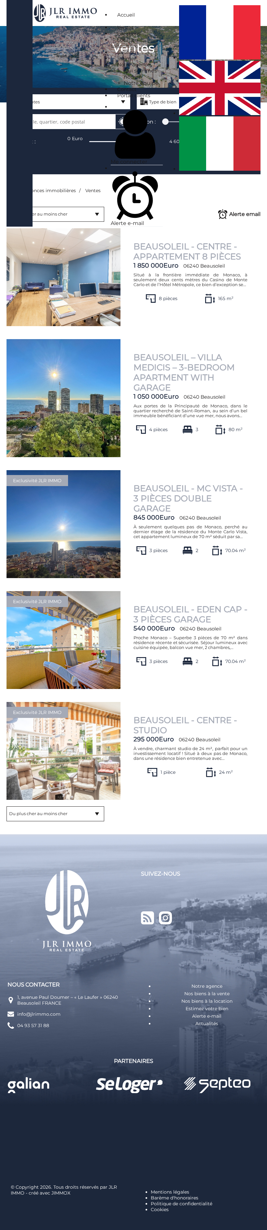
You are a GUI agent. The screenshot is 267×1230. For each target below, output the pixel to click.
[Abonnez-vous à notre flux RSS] (147, 932)
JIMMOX (60, 1193)
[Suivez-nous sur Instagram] (165, 932)
